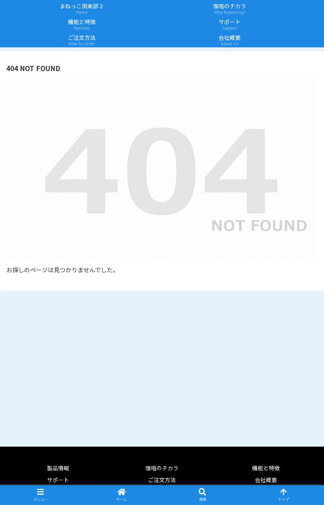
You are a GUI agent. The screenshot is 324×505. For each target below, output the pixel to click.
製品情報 (58, 468)
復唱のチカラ (162, 468)
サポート (58, 480)
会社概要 (266, 480)
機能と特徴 (266, 468)
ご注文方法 (162, 480)
